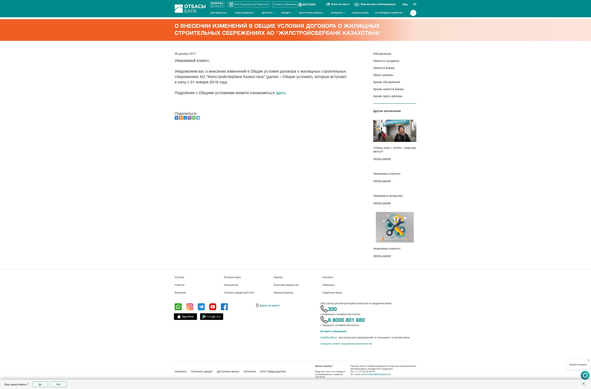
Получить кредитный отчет (239, 292)
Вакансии (180, 292)
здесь (281, 92)
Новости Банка (383, 67)
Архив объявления (386, 82)
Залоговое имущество (286, 285)
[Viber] (189, 118)
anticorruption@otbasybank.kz (376, 374)
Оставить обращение (333, 331)
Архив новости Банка (388, 89)
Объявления (382, 53)
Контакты (328, 277)
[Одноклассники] (181, 118)
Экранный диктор (283, 292)
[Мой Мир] (185, 118)
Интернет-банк (232, 277)
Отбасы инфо (360, 13)
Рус (405, 4)
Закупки (277, 277)
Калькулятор (231, 285)
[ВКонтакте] (176, 118)
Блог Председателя (273, 371)
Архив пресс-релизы (387, 96)
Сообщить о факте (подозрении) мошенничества (346, 343)
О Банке (179, 277)
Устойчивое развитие (389, 13)
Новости (179, 285)
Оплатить (337, 13)
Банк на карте (270, 305)
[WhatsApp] (194, 118)
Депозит (267, 13)
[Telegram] (198, 118)
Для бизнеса (218, 13)
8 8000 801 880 (346, 320)
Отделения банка (332, 292)
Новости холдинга (386, 60)
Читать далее (382, 158)
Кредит (286, 13)
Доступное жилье (310, 13)
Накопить (181, 371)
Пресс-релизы (383, 74)
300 (332, 309)
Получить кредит (202, 371)
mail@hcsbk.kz (328, 337)
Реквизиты (329, 285)
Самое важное (244, 13)
